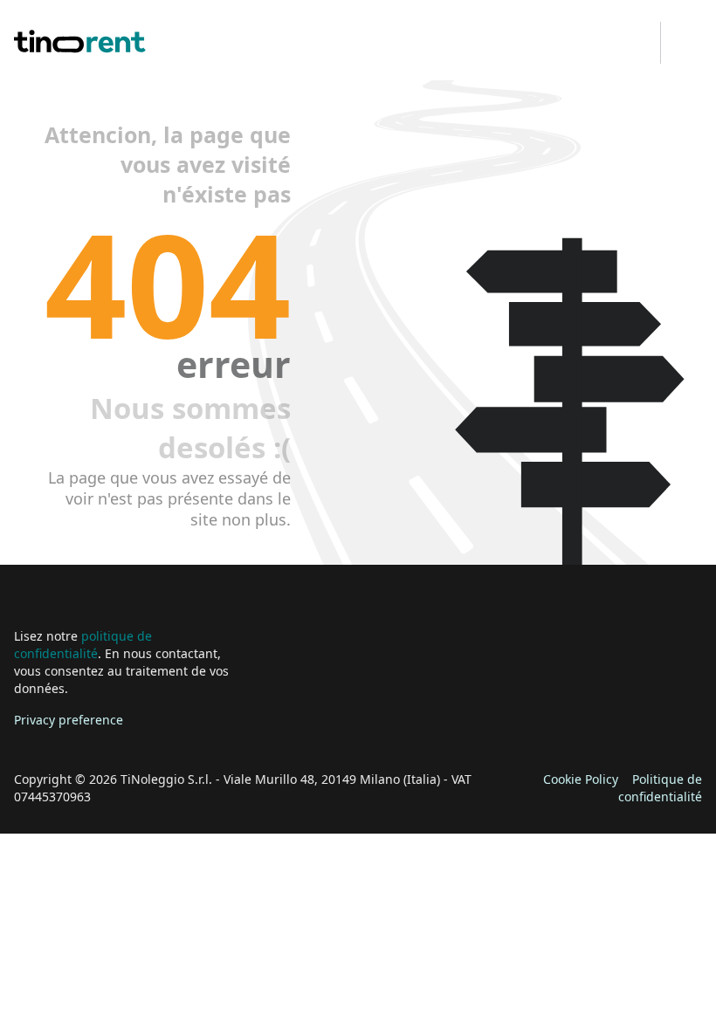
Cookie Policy (580, 779)
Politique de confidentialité (660, 788)
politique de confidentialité (83, 645)
